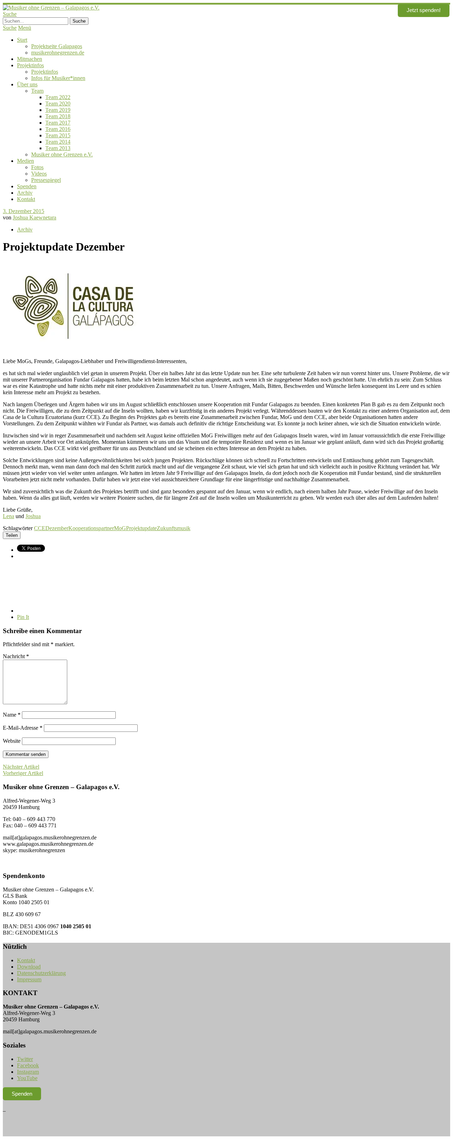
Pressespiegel (46, 180)
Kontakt (26, 199)
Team (37, 91)
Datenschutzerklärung (41, 973)
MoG (120, 528)
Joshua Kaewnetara (34, 217)
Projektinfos (30, 65)
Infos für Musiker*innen (58, 78)
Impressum (29, 979)
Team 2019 (57, 110)
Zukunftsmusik (173, 528)
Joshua (33, 516)
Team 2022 (57, 97)
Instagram (28, 1072)
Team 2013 (57, 148)
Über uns (27, 84)
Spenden (26, 186)
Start (22, 40)
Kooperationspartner (91, 528)
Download (29, 967)
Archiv (25, 193)
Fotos (37, 167)
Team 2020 (57, 104)
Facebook (28, 1065)
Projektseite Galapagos (56, 46)
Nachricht (16, 656)
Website (12, 741)
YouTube (27, 1078)
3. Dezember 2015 (23, 211)
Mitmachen (29, 59)
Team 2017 (57, 123)
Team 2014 (57, 142)
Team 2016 (57, 129)
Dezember (56, 528)
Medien (25, 161)
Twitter (25, 1059)
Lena (8, 516)
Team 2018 (57, 116)
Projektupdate (141, 528)
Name (12, 715)
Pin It (23, 617)
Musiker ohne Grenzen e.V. (62, 154)
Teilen (12, 535)
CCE (39, 528)
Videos (39, 174)
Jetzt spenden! (424, 10)
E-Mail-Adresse (22, 728)
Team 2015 (57, 135)
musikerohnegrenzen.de (57, 53)
